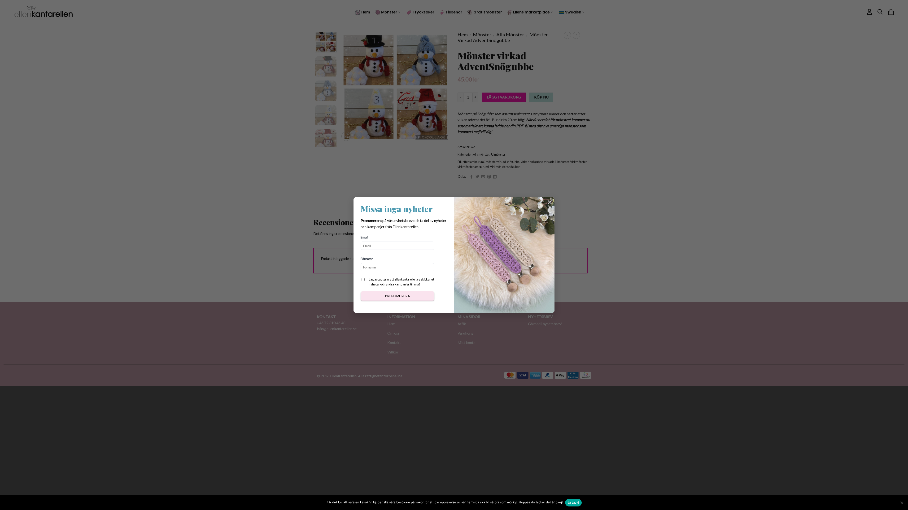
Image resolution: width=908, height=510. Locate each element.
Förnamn (367, 259)
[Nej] (901, 504)
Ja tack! (573, 502)
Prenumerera (397, 296)
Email (364, 237)
